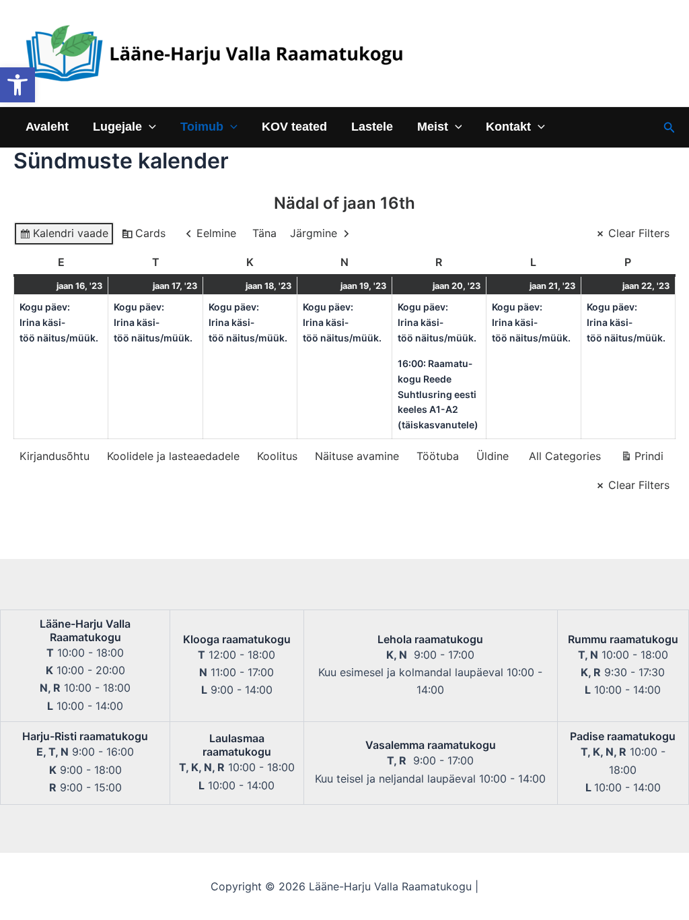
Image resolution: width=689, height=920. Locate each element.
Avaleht (47, 127)
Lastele (372, 127)
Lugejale (117, 127)
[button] (17, 84)
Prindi (641, 459)
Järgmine (313, 233)
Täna (264, 233)
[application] (149, 127)
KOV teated (294, 127)
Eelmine (216, 233)
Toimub (201, 127)
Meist (432, 127)
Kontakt (508, 127)
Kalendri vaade (63, 236)
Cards (143, 236)
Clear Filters (638, 233)
